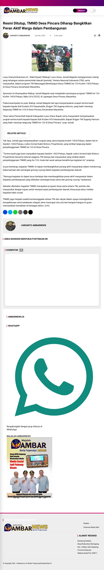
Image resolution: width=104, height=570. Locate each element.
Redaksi (86, 523)
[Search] (100, 3)
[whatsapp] (15, 212)
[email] (25, 212)
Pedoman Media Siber (91, 527)
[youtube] (15, 3)
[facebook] (4, 3)
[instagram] (11, 3)
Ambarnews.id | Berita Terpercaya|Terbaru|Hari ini (34, 563)
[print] (20, 212)
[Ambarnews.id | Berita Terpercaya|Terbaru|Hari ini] (20, 12)
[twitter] (8, 3)
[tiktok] (19, 3)
